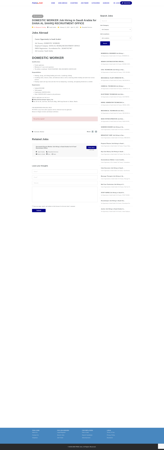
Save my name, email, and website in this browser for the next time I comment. (55, 206)
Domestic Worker (39, 131)
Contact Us (35, 435)
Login (117, 3)
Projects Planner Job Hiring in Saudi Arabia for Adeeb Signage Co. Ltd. (123, 143)
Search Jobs (60, 435)
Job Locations (104, 34)
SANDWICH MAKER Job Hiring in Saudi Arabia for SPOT (118, 127)
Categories (96, 3)
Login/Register (61, 432)
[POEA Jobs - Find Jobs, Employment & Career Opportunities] (37, 3)
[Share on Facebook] (92, 131)
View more (91, 147)
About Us (34, 432)
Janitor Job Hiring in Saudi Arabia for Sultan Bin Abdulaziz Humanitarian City (125, 209)
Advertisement (86, 437)
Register (127, 3)
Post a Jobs (85, 432)
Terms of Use (111, 432)
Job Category (104, 25)
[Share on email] (96, 131)
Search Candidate (87, 435)
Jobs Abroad (62, 3)
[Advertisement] (113, 245)
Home (53, 3)
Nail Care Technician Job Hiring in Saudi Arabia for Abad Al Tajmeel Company (125, 184)
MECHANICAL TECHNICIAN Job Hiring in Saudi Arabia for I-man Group (123, 110)
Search (105, 43)
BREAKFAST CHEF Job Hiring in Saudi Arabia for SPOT (118, 135)
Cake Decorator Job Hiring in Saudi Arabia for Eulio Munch (119, 168)
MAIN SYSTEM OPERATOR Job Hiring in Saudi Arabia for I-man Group (122, 119)
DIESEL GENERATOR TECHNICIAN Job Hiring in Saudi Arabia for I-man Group (125, 102)
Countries (74, 3)
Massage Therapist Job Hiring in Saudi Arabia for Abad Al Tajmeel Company (124, 176)
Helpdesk (35, 437)
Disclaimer (110, 437)
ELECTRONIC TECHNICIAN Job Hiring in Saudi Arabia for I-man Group (122, 94)
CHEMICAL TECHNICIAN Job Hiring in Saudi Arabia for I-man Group (122, 86)
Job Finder (84, 3)
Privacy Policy (111, 435)
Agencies (106, 3)
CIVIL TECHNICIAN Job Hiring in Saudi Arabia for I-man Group (120, 69)
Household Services (87, 27)
